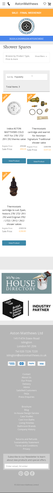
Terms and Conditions (26, 445)
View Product (14, 161)
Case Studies (26, 416)
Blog (26, 409)
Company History (26, 429)
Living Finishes (26, 422)
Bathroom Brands (26, 426)
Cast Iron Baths (27, 419)
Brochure (26, 406)
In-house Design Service (26, 413)
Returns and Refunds (26, 439)
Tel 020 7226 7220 (26, 351)
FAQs (26, 393)
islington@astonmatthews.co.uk (26, 355)
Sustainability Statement (26, 442)
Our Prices (26, 380)
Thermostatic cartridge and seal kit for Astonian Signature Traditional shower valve (39, 135)
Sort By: (10, 77)
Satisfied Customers (26, 390)
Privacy (26, 448)
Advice (26, 387)
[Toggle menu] (3, 3)
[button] (26, 57)
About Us (26, 377)
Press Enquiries (26, 396)
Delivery (26, 383)
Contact (26, 374)
